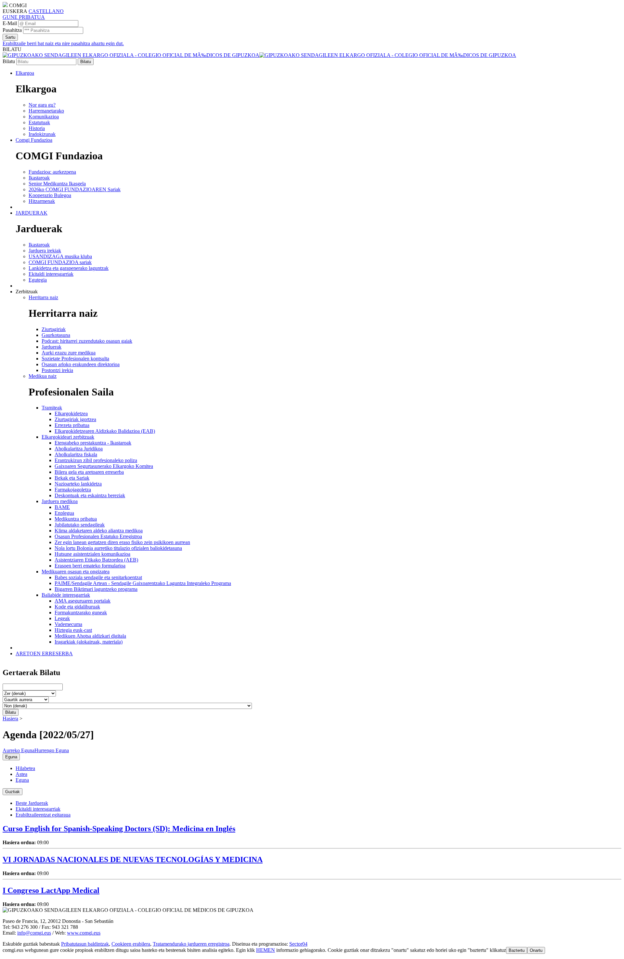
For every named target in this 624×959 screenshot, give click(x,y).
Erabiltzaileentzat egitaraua (43, 815)
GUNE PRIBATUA (24, 17)
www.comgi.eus (83, 933)
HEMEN (265, 950)
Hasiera (10, 718)
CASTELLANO (46, 11)
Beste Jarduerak (32, 803)
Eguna (22, 780)
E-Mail (10, 23)
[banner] (259, 55)
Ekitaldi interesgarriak (38, 809)
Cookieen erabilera (130, 944)
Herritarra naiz (43, 297)
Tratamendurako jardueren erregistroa (191, 944)
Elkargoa (25, 73)
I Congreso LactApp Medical (51, 890)
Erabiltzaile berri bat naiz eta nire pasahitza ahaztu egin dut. (63, 43)
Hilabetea (25, 768)
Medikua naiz (43, 376)
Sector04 (298, 944)
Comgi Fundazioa (34, 140)
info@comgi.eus (34, 933)
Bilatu (9, 61)
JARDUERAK (31, 213)
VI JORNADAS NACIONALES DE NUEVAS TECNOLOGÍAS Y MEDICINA (133, 859)
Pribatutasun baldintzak (85, 944)
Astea (21, 774)
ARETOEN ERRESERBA (44, 653)
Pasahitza (12, 30)
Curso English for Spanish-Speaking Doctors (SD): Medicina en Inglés (119, 828)
